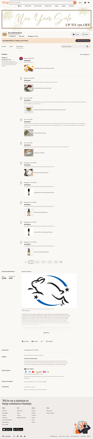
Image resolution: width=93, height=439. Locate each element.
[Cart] (88, 2)
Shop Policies (19, 46)
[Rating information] (9, 36)
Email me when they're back (83, 40)
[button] (75, 34)
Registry (64, 6)
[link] (26, 262)
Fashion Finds (48, 6)
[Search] (74, 2)
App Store (7, 429)
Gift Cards (71, 6)
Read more (46, 332)
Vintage (56, 6)
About (11, 46)
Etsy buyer (26, 162)
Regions (89, 436)
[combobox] (41, 2)
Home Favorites (37, 6)
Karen (25, 78)
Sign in (80, 2)
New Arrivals (28, 6)
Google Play (18, 429)
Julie (25, 58)
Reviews (4, 46)
